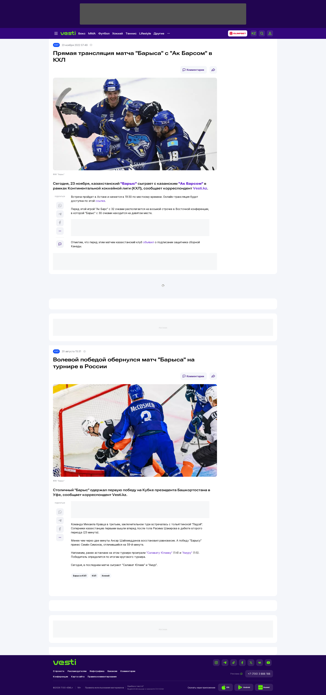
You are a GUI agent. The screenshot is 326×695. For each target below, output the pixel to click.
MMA (92, 33)
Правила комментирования (102, 676)
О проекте (58, 671)
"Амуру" (187, 552)
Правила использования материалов (104, 687)
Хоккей (117, 33)
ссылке (100, 200)
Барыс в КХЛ (79, 575)
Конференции (60, 676)
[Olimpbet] (236, 33)
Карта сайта (77, 676)
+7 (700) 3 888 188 (259, 673)
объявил (148, 242)
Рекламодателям (77, 671)
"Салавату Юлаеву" (159, 552)
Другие (159, 33)
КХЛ (56, 45)
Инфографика (97, 671)
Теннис (131, 33)
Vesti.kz (200, 188)
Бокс (81, 33)
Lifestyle (145, 33)
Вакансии (112, 671)
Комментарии (195, 69)
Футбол (104, 33)
